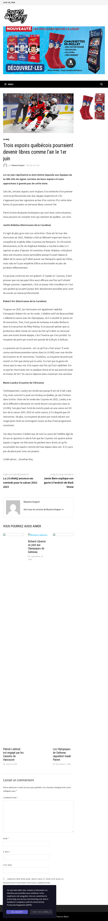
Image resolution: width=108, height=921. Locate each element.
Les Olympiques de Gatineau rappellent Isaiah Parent (62, 754)
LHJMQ (6, 139)
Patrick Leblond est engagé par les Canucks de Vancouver (13, 754)
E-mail (7, 851)
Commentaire (10, 797)
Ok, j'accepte (17, 912)
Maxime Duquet (18, 165)
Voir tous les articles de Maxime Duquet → (44, 509)
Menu (10, 84)
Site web (7, 865)
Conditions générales (41, 912)
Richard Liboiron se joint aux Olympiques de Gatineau (37, 547)
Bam (66, 916)
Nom (6, 838)
